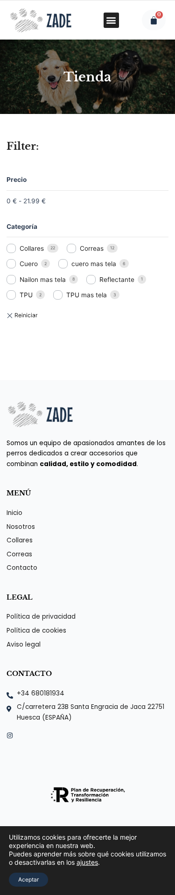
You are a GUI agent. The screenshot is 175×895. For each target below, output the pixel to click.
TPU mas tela (86, 295)
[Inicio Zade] (40, 20)
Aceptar (28, 879)
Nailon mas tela (43, 279)
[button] (111, 20)
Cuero (29, 263)
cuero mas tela (93, 263)
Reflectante (116, 279)
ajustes (87, 862)
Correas (92, 248)
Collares (32, 248)
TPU (26, 295)
